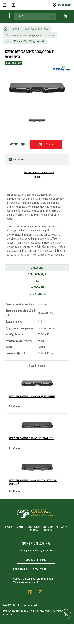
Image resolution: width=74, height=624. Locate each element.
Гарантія (39, 176)
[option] (37, 90)
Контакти (61, 527)
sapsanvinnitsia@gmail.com (39, 550)
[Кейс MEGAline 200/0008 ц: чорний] (37, 88)
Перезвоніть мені (36, 560)
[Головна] (6, 29)
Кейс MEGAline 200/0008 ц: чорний (32, 396)
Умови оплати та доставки (39, 172)
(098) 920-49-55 (35, 543)
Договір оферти (48, 529)
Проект (9, 527)
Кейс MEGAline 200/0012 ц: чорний (31, 438)
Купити (49, 144)
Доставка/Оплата (34, 529)
